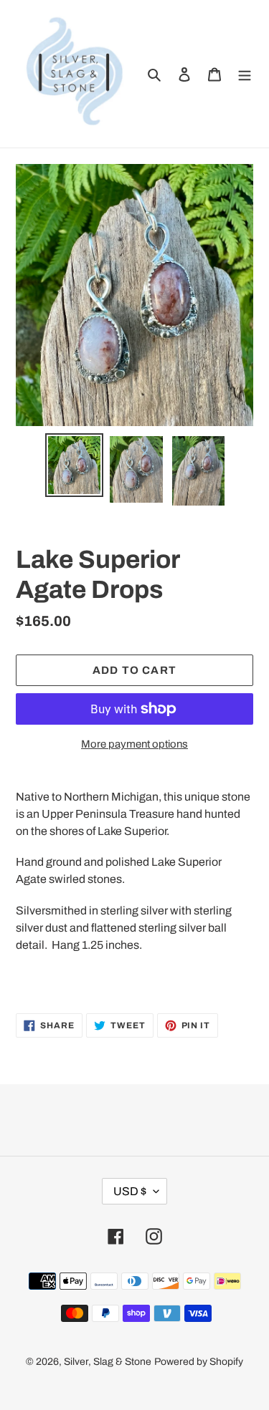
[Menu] (245, 73)
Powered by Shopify (198, 1361)
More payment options (134, 744)
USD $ (129, 1191)
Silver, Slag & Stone (107, 1361)
